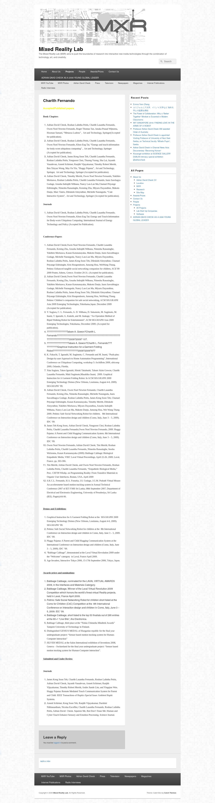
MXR (138, 186)
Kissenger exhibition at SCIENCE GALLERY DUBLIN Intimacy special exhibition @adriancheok (152, 156)
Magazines (137, 83)
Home (44, 71)
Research (140, 189)
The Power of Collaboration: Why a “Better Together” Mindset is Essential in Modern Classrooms (151, 116)
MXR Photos (63, 83)
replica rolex (45, 761)
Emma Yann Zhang (141, 104)
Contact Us (114, 71)
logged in (57, 742)
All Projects (141, 207)
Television (109, 83)
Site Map (140, 192)
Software (140, 214)
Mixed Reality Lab (61, 49)
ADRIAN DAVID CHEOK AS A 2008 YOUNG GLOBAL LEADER (70, 77)
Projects (70, 71)
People (82, 71)
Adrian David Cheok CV (146, 180)
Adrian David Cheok (82, 83)
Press (97, 83)
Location (140, 183)
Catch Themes (170, 792)
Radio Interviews (48, 87)
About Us (56, 71)
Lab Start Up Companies (146, 210)
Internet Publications (156, 83)
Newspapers (123, 83)
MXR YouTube (47, 83)
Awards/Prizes (97, 71)
